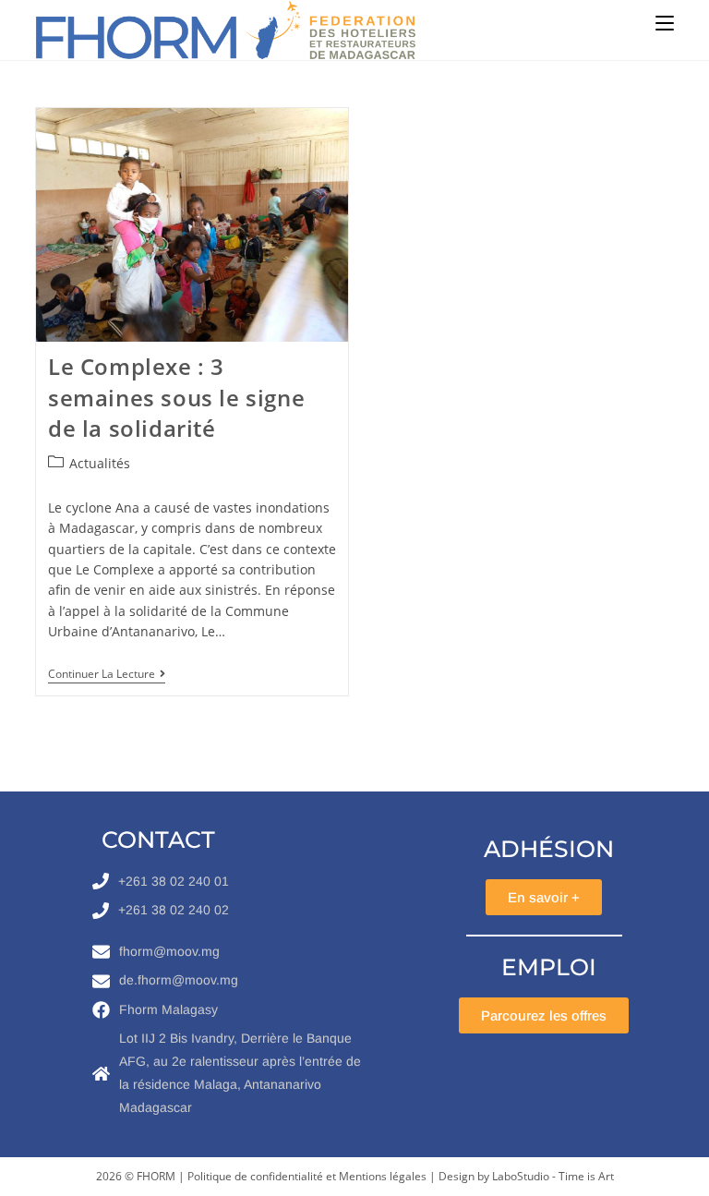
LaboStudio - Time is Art (553, 1176)
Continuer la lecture (106, 675)
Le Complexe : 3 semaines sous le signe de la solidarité (176, 397)
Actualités (99, 463)
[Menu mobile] (664, 23)
